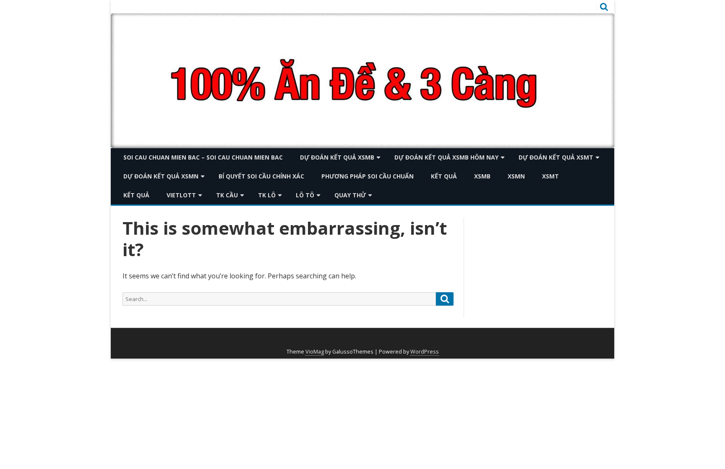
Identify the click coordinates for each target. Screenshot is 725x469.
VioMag (314, 351)
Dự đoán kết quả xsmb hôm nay (446, 157)
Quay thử (350, 195)
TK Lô (267, 195)
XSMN (516, 176)
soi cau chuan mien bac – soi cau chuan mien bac (203, 157)
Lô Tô (305, 195)
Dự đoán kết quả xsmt (556, 157)
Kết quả (136, 195)
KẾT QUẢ (444, 176)
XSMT (550, 176)
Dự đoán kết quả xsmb (337, 157)
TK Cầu (227, 195)
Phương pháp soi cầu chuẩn (367, 176)
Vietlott (181, 195)
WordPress (424, 351)
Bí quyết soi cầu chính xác (261, 176)
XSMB (482, 176)
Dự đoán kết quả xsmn (160, 176)
